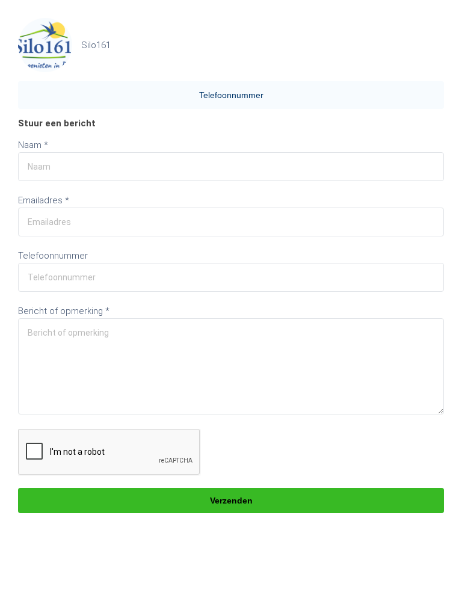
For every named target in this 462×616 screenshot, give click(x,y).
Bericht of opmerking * (63, 311)
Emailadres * (43, 200)
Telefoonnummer (231, 95)
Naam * (33, 145)
